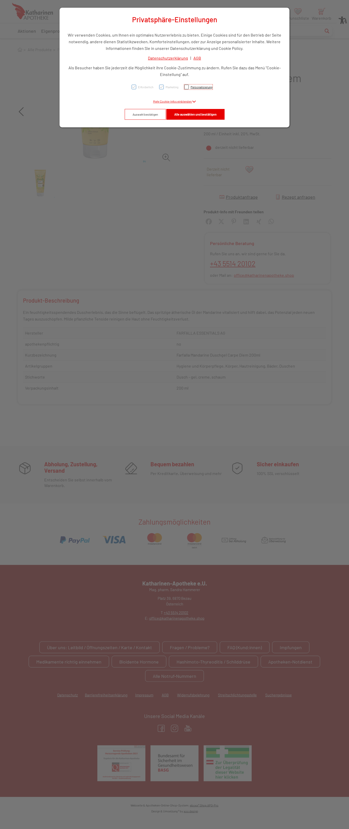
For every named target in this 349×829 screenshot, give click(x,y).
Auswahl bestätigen (145, 114)
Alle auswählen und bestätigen (195, 114)
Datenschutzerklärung (168, 58)
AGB (197, 58)
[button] (174, 101)
